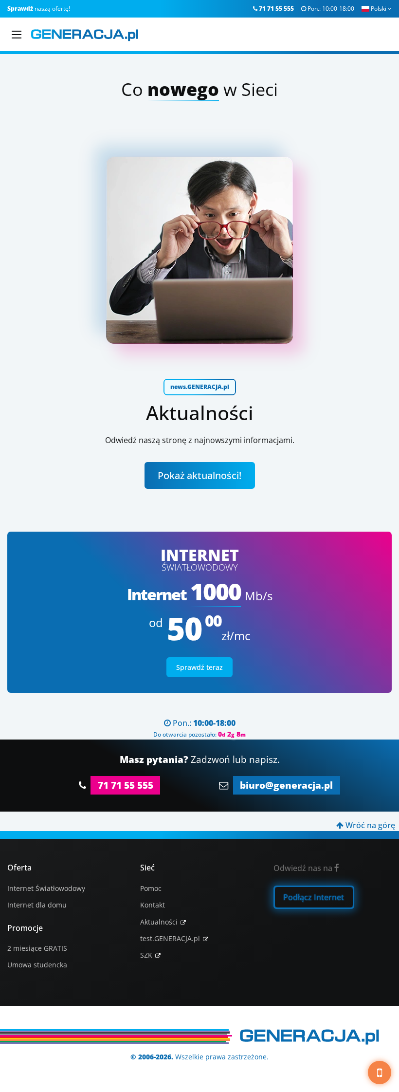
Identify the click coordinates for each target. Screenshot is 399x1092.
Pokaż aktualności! (199, 475)
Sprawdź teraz (199, 667)
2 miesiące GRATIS (37, 948)
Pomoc (151, 888)
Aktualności (159, 921)
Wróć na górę (365, 825)
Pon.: (327, 8)
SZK (146, 955)
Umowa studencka (37, 964)
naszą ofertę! (38, 8)
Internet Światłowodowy (46, 888)
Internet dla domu (37, 904)
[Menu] (16, 34)
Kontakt (152, 904)
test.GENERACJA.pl (170, 938)
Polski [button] (381, 8)
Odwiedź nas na (306, 868)
